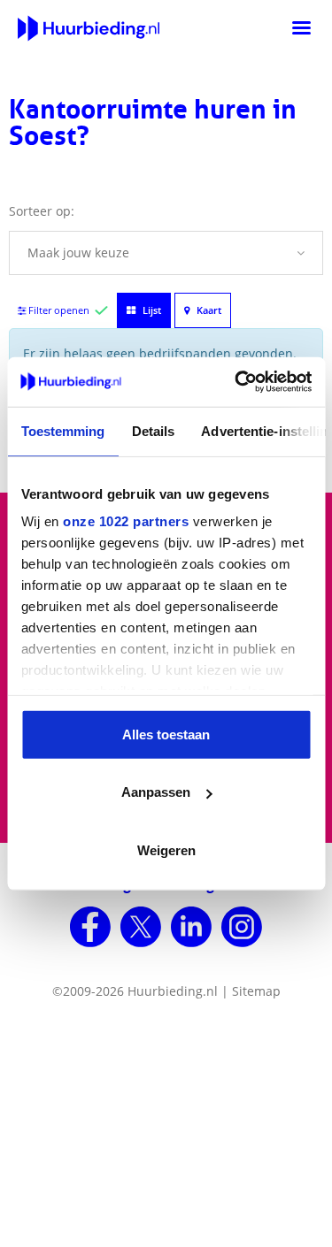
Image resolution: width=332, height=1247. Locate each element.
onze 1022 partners (126, 521)
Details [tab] (152, 430)
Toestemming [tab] (62, 430)
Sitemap (256, 991)
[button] (166, 253)
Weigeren (166, 849)
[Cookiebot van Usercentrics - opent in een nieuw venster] (236, 382)
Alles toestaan (166, 733)
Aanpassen (155, 791)
